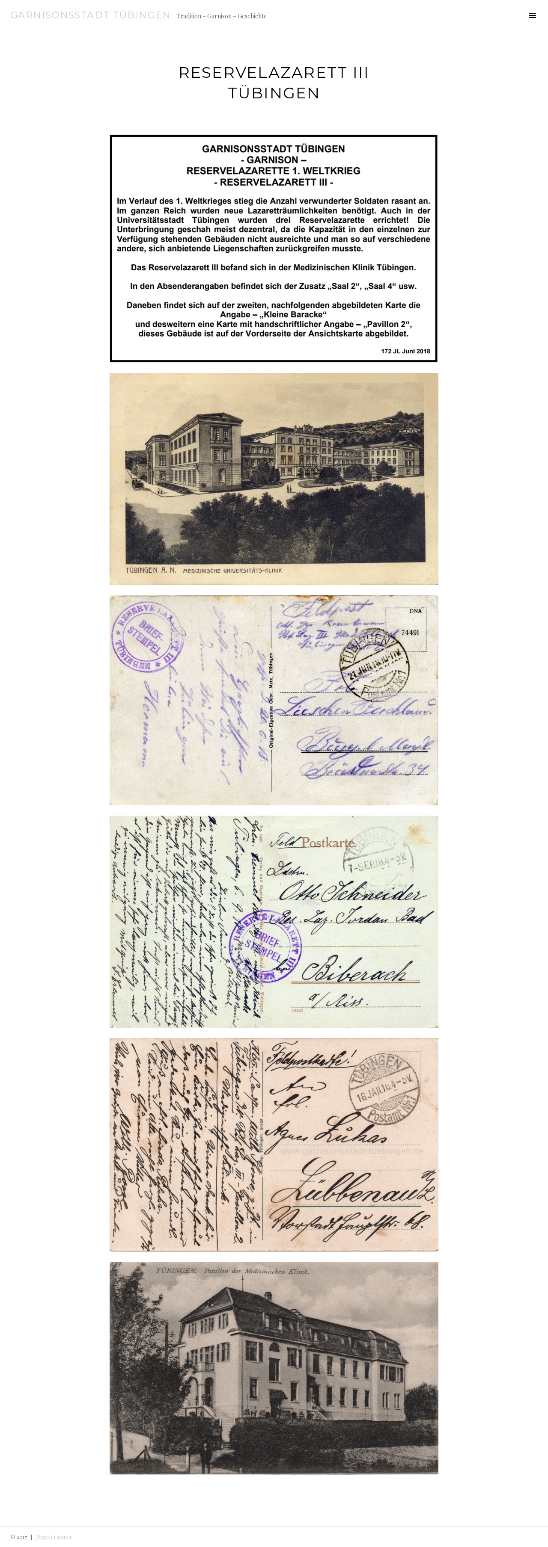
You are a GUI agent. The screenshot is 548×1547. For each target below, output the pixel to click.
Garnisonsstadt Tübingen (90, 15)
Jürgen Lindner (54, 1536)
